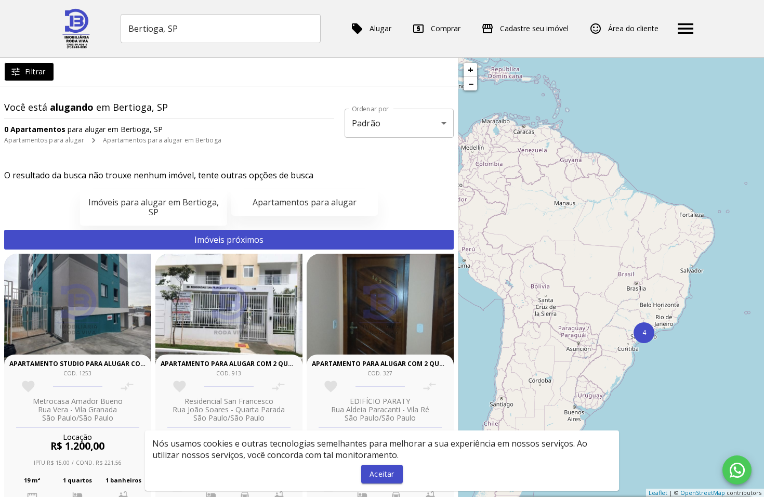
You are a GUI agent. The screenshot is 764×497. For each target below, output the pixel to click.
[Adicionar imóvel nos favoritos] (28, 386)
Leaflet (658, 492)
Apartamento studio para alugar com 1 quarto (94, 363)
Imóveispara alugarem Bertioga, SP (153, 207)
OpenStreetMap (702, 492)
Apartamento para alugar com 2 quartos (235, 363)
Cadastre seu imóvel (534, 28)
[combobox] (221, 28)
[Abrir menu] (685, 28)
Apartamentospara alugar (305, 202)
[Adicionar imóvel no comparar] (127, 386)
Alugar (380, 28)
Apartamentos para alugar (44, 140)
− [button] (470, 83)
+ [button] (470, 69)
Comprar (445, 28)
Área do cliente (633, 28)
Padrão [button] (366, 123)
